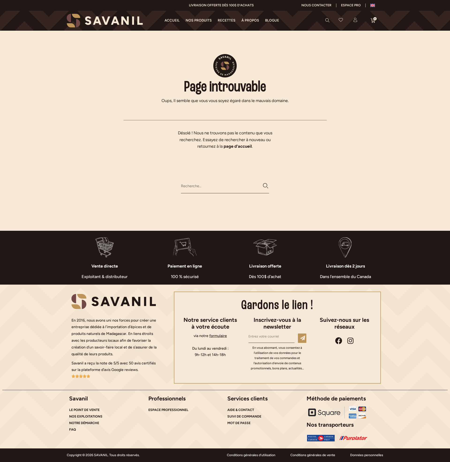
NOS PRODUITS (199, 20)
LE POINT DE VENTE (84, 410)
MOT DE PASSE (239, 423)
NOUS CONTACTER (316, 5)
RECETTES (226, 20)
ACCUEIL (172, 20)
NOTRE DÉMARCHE (84, 423)
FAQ (72, 430)
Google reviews (124, 369)
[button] (327, 20)
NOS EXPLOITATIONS (85, 416)
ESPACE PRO (351, 5)
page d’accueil (238, 146)
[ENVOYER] (302, 338)
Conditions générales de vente (312, 455)
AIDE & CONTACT (240, 410)
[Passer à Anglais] (373, 5)
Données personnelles (366, 455)
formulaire (218, 336)
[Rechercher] (265, 186)
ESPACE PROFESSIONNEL (168, 410)
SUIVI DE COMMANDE (244, 416)
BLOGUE (272, 20)
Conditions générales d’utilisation (251, 455)
